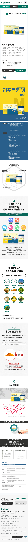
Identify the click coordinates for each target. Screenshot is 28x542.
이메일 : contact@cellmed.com (7, 520)
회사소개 (3, 511)
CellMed (6, 3)
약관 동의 (15, 511)
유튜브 (6, 537)
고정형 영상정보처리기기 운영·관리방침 (9, 513)
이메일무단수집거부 (21, 511)
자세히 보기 (7, 503)
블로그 (8, 537)
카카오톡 (4, 537)
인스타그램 (2, 537)
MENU (25, 2)
